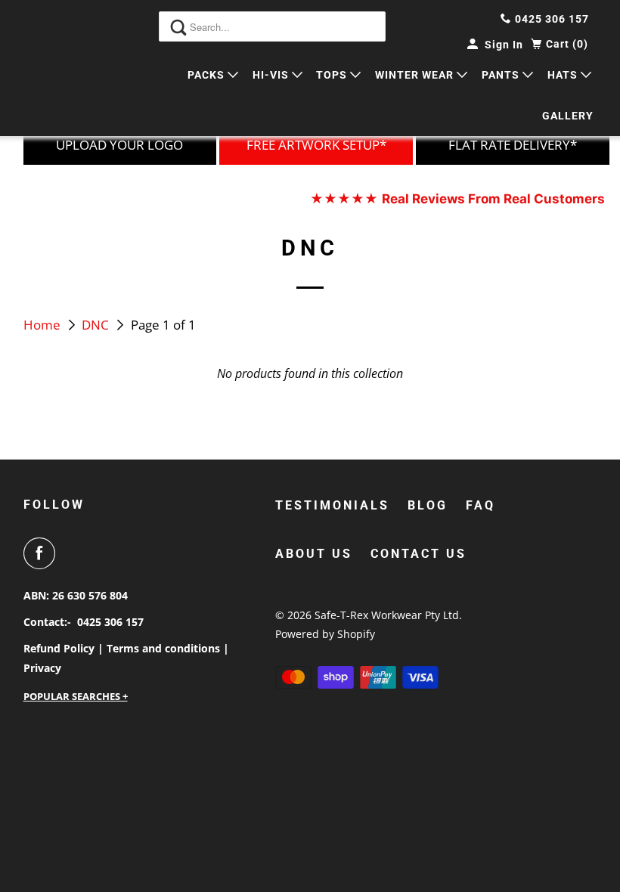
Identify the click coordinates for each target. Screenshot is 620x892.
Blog (428, 505)
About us (313, 554)
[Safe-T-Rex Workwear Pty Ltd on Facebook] (42, 553)
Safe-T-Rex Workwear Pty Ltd (387, 615)
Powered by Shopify (325, 634)
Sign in (504, 45)
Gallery (568, 116)
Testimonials (332, 505)
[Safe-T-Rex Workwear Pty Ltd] (65, 68)
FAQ (480, 505)
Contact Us (418, 554)
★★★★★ (457, 198)
